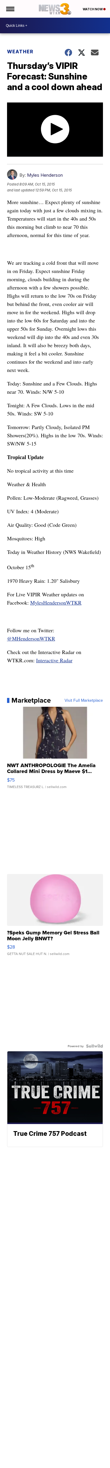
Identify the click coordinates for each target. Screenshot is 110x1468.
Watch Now (93, 9)
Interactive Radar (54, 660)
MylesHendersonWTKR (56, 602)
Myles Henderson (45, 175)
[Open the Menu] (9, 8)
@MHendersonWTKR (31, 638)
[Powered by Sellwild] (94, 1046)
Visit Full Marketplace (84, 700)
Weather (20, 51)
